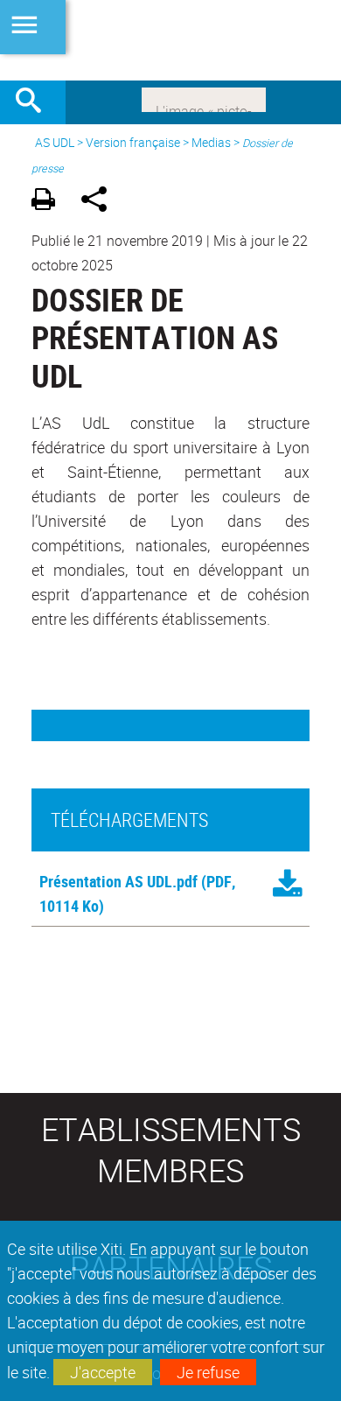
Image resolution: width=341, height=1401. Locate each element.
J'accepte (103, 1372)
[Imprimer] (49, 201)
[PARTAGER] (100, 201)
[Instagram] (204, 98)
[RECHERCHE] (35, 102)
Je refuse (208, 1372)
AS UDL (54, 142)
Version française (133, 142)
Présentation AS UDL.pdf (118, 881)
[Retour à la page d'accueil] (170, 40)
